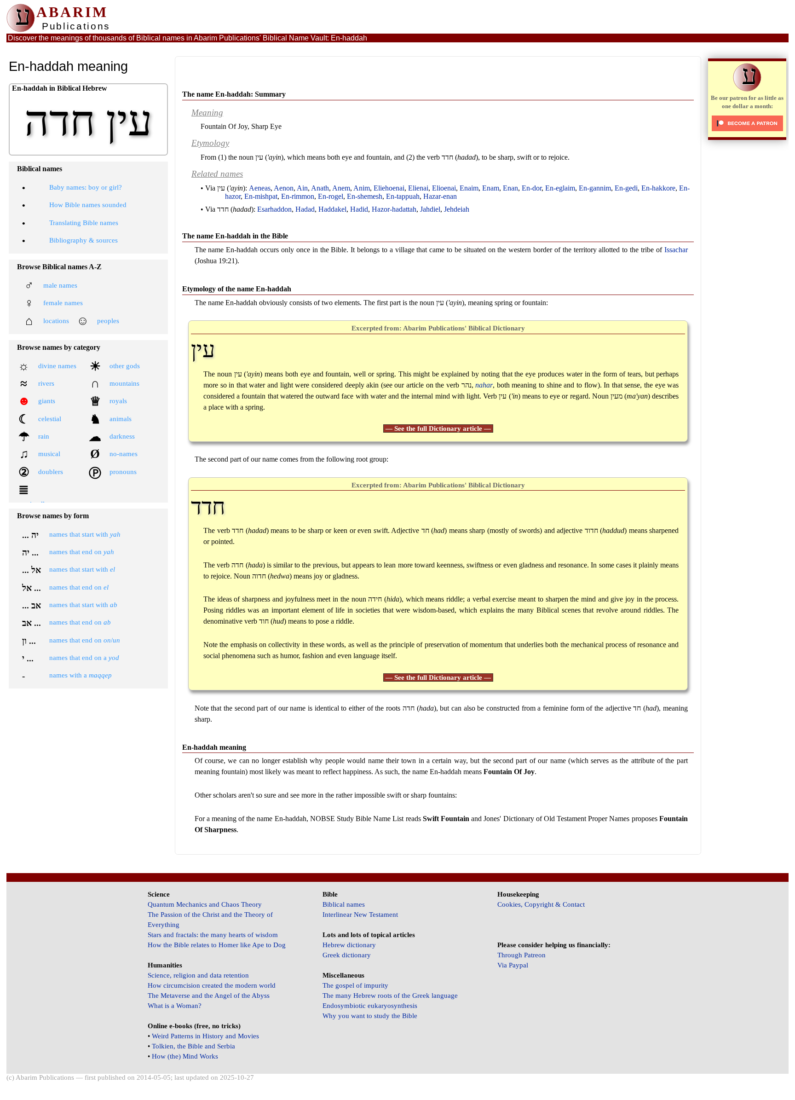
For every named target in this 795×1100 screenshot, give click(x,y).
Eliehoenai (389, 188)
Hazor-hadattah (394, 209)
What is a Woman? (175, 1005)
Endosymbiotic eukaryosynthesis (370, 1005)
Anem (341, 188)
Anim (361, 188)
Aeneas (260, 188)
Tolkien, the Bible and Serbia (193, 1046)
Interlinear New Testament (360, 914)
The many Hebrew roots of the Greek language (390, 995)
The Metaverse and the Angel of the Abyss (209, 995)
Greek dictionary (347, 955)
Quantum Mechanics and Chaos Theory (205, 904)
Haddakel (332, 209)
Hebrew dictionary (349, 945)
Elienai (418, 188)
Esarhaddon (274, 209)
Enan (510, 188)
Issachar (676, 250)
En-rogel (330, 196)
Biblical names (344, 904)
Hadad (305, 209)
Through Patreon (521, 955)
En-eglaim (560, 188)
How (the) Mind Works (185, 1056)
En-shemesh (364, 196)
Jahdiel (430, 209)
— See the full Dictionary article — (438, 428)
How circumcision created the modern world (212, 985)
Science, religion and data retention (198, 975)
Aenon (284, 188)
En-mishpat (260, 196)
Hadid (359, 209)
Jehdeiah (456, 209)
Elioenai (444, 188)
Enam (490, 188)
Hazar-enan (440, 196)
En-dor (532, 188)
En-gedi (626, 188)
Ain (302, 188)
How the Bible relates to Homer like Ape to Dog (217, 945)
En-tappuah (403, 196)
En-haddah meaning (214, 747)
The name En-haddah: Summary (234, 94)
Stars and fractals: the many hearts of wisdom (213, 934)
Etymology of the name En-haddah (236, 289)
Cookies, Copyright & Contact (541, 904)
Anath (320, 188)
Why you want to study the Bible (370, 1015)
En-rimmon (297, 196)
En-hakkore (658, 188)
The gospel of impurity (355, 985)
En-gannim (595, 188)
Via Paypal (512, 965)
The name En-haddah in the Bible (235, 236)
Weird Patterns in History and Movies (205, 1036)
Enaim (469, 188)
